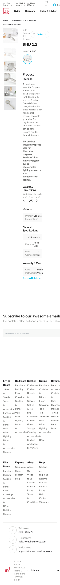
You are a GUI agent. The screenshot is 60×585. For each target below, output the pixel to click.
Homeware (16, 20)
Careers (31, 482)
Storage (7, 452)
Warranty (44, 502)
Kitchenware (30, 20)
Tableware (44, 416)
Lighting (7, 436)
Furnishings (9, 412)
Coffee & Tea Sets (30, 408)
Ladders (55, 420)
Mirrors (55, 416)
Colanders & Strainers (12, 24)
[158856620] (27, 59)
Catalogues (20, 466)
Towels (54, 412)
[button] (40, 34)
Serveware (32, 447)
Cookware (32, 416)
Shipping (43, 474)
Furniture (20, 385)
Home (5, 20)
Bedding (19, 389)
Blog (17, 478)
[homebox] (7, 11)
